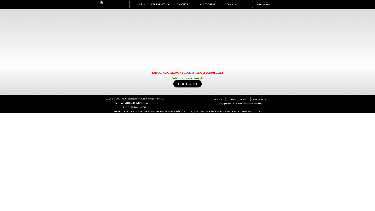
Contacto (231, 4)
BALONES (182, 4)
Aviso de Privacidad (259, 99)
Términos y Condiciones (238, 99)
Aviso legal (218, 99)
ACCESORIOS (207, 4)
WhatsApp (263, 4)
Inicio (142, 4)
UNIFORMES (158, 4)
